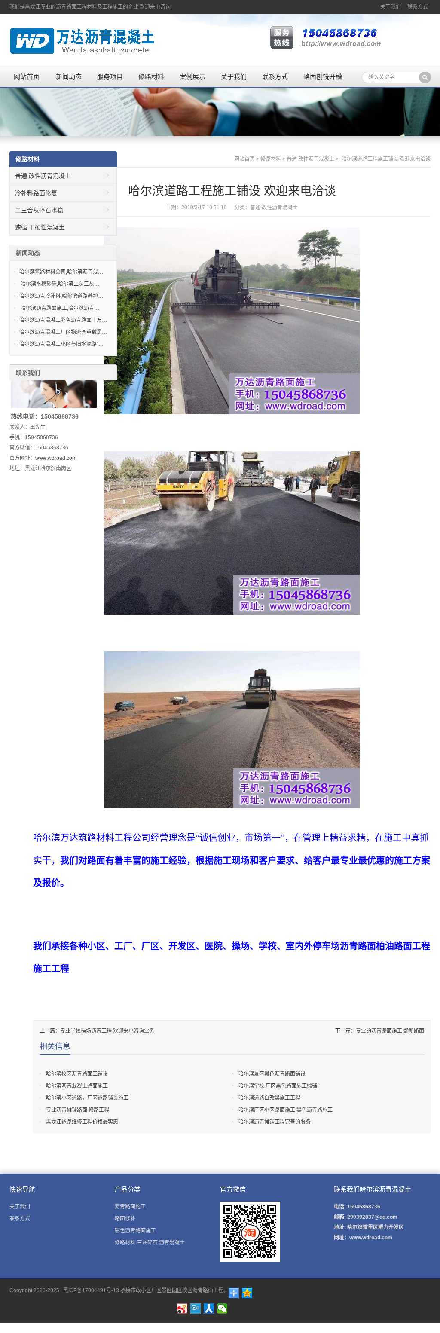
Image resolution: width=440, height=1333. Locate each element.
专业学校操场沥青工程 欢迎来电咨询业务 (107, 1031)
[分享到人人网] (209, 1308)
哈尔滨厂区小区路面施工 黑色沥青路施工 (285, 1110)
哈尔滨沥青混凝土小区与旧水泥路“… (61, 344)
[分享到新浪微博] (182, 1308)
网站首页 (27, 76)
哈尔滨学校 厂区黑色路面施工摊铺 (277, 1086)
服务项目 (110, 76)
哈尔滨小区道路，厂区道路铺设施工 (87, 1098)
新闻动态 (69, 76)
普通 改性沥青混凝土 (310, 159)
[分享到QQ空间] (247, 1293)
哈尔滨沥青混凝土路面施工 (77, 1086)
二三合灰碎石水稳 (39, 210)
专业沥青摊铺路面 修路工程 (77, 1110)
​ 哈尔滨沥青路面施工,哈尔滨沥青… (59, 308)
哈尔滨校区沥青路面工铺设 (77, 1074)
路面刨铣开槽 (322, 76)
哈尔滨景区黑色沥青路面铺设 (272, 1074)
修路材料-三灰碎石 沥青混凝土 (150, 1243)
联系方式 (417, 7)
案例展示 (192, 76)
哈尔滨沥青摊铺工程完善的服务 (274, 1122)
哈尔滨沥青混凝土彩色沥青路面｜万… (63, 320)
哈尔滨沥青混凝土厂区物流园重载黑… (63, 332)
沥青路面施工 (130, 1207)
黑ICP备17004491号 (86, 1290)
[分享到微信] (222, 1308)
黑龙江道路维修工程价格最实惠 (82, 1122)
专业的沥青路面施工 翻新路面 (390, 1031)
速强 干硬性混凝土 (40, 227)
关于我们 (390, 7)
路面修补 (125, 1219)
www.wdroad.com (55, 458)
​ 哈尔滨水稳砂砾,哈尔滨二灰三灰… (59, 284)
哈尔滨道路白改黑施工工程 (269, 1098)
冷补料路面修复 (36, 193)
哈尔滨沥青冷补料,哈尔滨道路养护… (61, 296)
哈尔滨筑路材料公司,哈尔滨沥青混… (61, 272)
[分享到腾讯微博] (195, 1308)
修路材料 (151, 76)
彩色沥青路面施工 (135, 1231)
